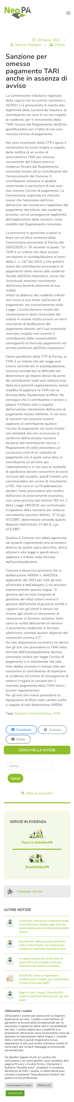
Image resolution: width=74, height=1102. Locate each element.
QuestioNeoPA (37, 866)
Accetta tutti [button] (15, 1093)
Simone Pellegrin (28, 45)
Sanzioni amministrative (33, 713)
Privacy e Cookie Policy (29, 1064)
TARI (57, 713)
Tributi (60, 45)
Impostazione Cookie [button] (19, 1085)
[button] (68, 13)
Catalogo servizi (29, 891)
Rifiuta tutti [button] (44, 1085)
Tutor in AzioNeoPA (37, 842)
